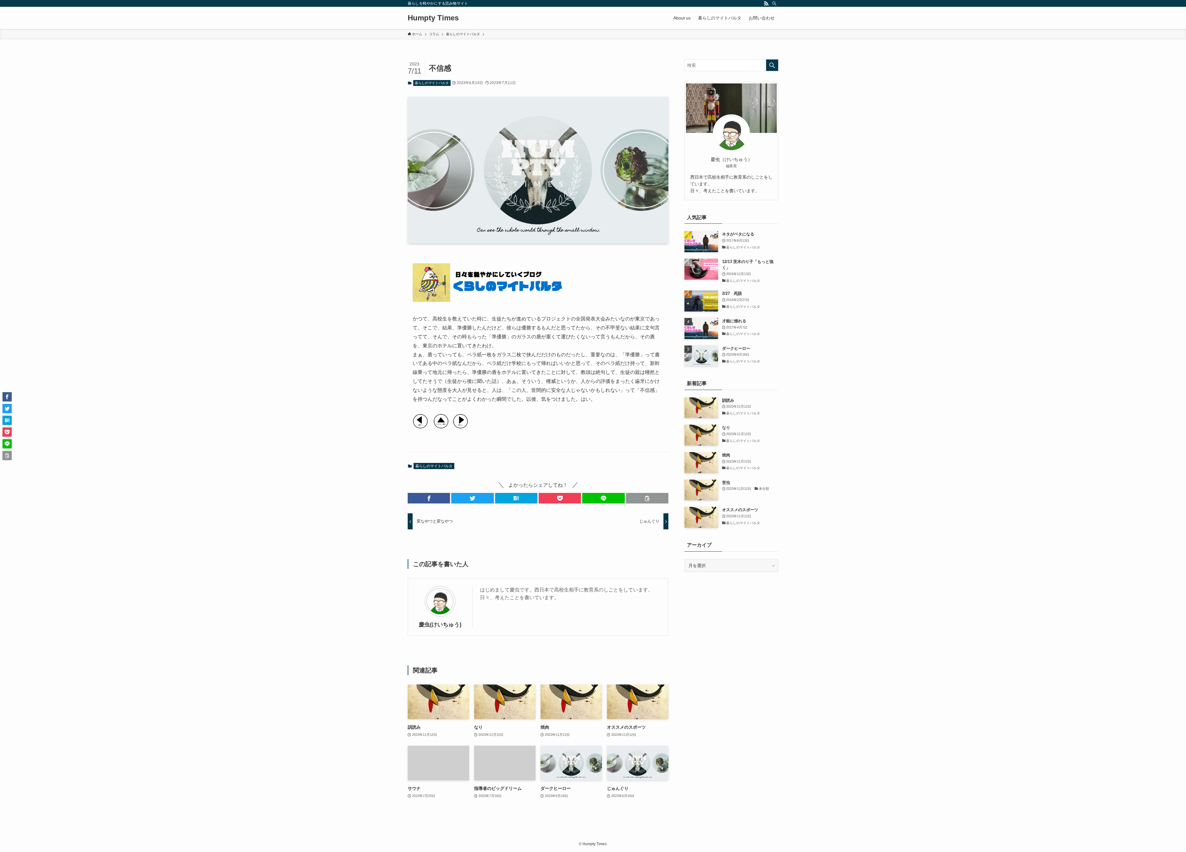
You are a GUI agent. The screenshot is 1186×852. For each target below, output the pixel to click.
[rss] (766, 3)
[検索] (774, 3)
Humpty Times (433, 18)
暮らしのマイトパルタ (432, 83)
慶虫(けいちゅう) (440, 624)
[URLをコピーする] (647, 498)
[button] (429, 498)
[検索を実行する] (772, 65)
